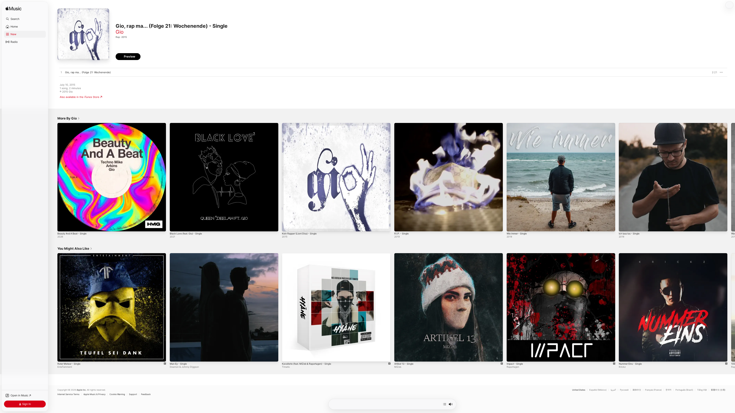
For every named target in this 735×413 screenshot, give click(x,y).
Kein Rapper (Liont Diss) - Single (301, 124)
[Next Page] (731, 177)
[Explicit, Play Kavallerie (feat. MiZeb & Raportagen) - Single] (287, 356)
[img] (13, 9)
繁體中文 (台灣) (718, 390)
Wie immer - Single (518, 124)
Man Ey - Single (179, 254)
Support (133, 394)
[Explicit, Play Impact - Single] (511, 356)
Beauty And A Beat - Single (73, 124)
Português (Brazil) (684, 390)
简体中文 (637, 390)
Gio (120, 32)
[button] (25, 19)
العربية (613, 390)
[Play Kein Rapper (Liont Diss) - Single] (287, 226)
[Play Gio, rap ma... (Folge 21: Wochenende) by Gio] (61, 72)
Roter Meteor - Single (70, 254)
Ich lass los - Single (630, 124)
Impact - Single (515, 254)
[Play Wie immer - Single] (511, 226)
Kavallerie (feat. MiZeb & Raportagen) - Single (309, 254)
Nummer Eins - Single (632, 254)
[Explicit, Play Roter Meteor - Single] (62, 356)
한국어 (668, 390)
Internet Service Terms (68, 394)
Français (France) (653, 390)
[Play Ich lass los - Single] (623, 226)
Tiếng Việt (702, 390)
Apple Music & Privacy (94, 394)
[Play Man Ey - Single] (174, 356)
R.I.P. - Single (402, 124)
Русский (624, 390)
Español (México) (598, 390)
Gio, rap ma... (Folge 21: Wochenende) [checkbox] (88, 72)
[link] (68, 118)
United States (578, 390)
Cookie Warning (117, 394)
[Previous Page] (53, 177)
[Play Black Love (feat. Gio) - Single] (174, 226)
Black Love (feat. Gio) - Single (187, 124)
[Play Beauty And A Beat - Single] (62, 226)
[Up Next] (444, 404)
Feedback (146, 394)
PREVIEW (713, 72)
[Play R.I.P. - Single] (399, 226)
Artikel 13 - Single (404, 254)
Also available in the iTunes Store (79, 96)
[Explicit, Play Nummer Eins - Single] (623, 356)
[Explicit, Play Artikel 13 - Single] (399, 356)
